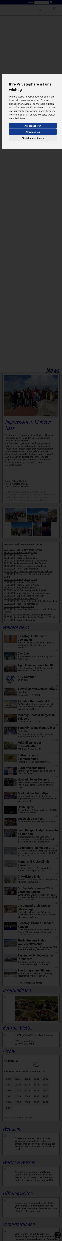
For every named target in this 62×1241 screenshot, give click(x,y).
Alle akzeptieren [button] (33, 125)
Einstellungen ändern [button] (33, 138)
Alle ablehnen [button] (33, 132)
